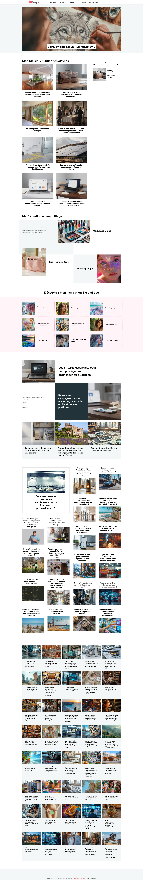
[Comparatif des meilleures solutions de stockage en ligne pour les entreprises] (71, 186)
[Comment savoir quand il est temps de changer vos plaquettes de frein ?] (91, 731)
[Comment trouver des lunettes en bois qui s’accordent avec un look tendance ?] (111, 757)
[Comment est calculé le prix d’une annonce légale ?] (104, 433)
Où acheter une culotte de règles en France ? (50, 822)
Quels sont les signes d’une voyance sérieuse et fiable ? (108, 528)
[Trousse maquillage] (34, 262)
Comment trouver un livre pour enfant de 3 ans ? (111, 797)
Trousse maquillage (59, 261)
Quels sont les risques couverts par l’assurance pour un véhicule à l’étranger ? (108, 501)
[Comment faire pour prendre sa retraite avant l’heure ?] (31, 757)
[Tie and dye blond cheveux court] (28, 324)
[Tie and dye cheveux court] (28, 308)
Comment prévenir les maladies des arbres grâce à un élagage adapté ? (31, 552)
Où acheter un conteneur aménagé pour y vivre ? (31, 849)
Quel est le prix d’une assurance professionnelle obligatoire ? (71, 94)
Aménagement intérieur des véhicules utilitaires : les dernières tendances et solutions (51, 692)
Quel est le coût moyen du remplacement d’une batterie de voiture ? (108, 558)
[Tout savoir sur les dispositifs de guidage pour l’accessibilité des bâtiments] (37, 150)
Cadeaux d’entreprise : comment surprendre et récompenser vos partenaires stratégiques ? (31, 523)
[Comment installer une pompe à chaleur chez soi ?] (84, 597)
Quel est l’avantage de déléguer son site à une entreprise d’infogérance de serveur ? (91, 824)
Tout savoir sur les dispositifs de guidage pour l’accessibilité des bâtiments (37, 167)
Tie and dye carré (43, 340)
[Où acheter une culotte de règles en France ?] (51, 811)
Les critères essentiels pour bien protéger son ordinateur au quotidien (77, 371)
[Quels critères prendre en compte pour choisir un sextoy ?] (51, 652)
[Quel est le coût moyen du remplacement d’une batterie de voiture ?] (110, 570)
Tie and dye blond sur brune (78, 340)
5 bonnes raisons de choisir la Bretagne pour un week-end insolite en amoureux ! (71, 718)
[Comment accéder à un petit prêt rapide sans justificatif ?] (51, 731)
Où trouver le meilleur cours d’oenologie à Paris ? (31, 742)
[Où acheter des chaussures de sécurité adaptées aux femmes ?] (31, 652)
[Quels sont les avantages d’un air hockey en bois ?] (71, 811)
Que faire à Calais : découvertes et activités (56, 611)
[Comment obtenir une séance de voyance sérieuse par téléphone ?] (91, 705)
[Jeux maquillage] (109, 268)
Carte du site (76, 878)
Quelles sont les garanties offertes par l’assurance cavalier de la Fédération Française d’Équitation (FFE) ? (111, 852)
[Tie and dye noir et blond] (62, 324)
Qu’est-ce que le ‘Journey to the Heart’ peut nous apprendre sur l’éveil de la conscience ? (111, 744)
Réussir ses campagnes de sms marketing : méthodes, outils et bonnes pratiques (71, 401)
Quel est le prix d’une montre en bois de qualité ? (82, 611)
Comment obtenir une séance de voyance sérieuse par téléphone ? (90, 717)
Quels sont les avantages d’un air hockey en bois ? (70, 822)
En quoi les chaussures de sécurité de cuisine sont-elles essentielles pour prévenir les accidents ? (91, 771)
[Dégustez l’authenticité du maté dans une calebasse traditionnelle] (111, 811)
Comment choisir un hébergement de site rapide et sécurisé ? (37, 203)
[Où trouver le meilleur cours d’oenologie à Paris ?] (31, 731)
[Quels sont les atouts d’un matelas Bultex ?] (71, 786)
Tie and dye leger (111, 308)
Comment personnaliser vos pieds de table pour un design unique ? (83, 501)
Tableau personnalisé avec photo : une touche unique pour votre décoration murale (56, 553)
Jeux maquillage (84, 268)
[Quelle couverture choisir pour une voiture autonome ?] (110, 482)
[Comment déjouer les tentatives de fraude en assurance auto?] (31, 811)
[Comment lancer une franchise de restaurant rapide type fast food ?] (31, 705)
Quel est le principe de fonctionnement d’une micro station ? (31, 798)
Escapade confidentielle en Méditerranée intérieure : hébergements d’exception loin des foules (71, 452)
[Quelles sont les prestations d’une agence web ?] (33, 593)
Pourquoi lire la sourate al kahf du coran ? (110, 689)
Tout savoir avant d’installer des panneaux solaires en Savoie (71, 167)
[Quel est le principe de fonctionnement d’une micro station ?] (31, 786)
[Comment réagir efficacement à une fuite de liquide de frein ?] (51, 757)
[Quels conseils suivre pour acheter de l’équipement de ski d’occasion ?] (84, 570)
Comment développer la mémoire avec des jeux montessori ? (51, 798)
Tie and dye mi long (111, 340)
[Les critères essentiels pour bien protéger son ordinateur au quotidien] (38, 371)
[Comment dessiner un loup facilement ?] (71, 29)
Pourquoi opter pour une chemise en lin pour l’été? (91, 797)
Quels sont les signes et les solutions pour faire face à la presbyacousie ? (91, 851)
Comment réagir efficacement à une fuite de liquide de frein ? (51, 769)
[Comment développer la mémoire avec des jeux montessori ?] (51, 786)
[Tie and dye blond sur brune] (62, 340)
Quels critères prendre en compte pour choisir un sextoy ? (51, 664)
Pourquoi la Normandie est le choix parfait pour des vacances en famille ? (31, 612)
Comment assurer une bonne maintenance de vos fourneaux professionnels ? (45, 502)
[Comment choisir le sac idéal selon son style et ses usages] (99, 74)
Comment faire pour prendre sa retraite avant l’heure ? (31, 768)
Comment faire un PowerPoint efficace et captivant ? (71, 689)
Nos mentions (83, 878)
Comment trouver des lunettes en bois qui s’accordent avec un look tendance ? (111, 770)
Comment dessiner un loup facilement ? (71, 47)
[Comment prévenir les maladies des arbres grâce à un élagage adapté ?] (33, 565)
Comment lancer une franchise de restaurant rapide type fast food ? (31, 717)
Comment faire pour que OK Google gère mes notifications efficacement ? (83, 529)
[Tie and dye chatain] (62, 308)
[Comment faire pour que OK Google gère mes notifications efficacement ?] (84, 542)
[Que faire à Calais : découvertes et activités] (59, 623)
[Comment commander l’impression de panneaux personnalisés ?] (110, 625)
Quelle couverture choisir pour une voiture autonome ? (108, 470)
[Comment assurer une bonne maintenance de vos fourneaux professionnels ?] (46, 482)
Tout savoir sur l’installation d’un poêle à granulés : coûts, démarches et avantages (83, 472)
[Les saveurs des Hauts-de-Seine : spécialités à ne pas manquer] (59, 535)
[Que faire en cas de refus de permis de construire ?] (31, 678)
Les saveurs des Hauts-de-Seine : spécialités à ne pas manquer (57, 522)
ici (72, 878)
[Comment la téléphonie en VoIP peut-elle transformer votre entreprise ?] (51, 838)
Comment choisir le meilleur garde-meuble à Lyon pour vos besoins (38, 450)
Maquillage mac (102, 231)
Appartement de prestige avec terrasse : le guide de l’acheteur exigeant (37, 94)
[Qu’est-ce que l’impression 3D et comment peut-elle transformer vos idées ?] (111, 652)
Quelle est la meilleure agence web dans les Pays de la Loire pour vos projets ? (71, 665)
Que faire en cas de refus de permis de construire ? (31, 689)
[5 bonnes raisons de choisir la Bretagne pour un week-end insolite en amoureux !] (71, 705)
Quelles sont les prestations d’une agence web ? (31, 581)
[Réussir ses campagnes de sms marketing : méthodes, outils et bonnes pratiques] (104, 401)
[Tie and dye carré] (28, 340)
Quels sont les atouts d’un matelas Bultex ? (71, 797)
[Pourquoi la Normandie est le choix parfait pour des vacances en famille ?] (33, 625)
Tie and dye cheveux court (44, 308)
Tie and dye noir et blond (77, 324)
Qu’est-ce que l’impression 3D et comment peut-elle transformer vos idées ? (111, 665)
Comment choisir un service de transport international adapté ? (108, 585)
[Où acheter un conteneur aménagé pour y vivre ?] (31, 838)
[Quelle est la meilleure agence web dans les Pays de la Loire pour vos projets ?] (71, 652)
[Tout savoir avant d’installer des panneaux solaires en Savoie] (71, 150)
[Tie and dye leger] (96, 308)
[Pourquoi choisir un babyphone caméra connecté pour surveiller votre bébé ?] (91, 678)
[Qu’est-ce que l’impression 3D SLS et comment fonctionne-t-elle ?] (91, 652)
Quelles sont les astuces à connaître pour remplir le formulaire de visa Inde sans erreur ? (71, 770)
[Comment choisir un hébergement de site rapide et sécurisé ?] (37, 186)
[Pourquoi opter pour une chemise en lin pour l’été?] (91, 786)
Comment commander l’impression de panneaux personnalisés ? (108, 612)
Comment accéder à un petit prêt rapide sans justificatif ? (51, 742)
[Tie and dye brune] (96, 324)
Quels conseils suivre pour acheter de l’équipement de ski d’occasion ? (82, 558)
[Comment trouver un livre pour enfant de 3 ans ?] (111, 786)
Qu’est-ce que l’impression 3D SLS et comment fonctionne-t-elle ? (91, 664)
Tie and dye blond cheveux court (43, 324)
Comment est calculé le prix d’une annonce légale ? (104, 449)
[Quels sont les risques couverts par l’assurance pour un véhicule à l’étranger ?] (110, 514)
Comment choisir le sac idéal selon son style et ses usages (112, 74)
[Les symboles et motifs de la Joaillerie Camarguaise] (51, 705)
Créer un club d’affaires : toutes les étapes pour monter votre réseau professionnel (71, 131)
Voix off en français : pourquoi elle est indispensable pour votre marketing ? (111, 717)
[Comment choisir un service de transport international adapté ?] (110, 597)
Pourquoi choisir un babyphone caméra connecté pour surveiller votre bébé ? (91, 691)
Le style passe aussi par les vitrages (37, 130)
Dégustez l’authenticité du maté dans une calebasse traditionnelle (110, 824)
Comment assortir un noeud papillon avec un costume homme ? (70, 850)
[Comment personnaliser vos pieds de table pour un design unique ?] (84, 514)
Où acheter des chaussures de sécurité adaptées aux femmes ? (31, 664)
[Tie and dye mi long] (96, 340)
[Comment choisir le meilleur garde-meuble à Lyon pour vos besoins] (38, 433)
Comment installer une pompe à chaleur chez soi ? (83, 585)
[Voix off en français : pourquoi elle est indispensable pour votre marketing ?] (111, 705)
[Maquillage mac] (74, 231)
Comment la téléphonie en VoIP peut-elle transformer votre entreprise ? (51, 851)
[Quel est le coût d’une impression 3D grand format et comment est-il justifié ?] (71, 731)
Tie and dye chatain (77, 308)
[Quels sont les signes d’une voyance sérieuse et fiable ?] (110, 540)
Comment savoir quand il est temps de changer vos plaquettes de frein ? (91, 744)
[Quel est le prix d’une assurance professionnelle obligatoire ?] (71, 77)
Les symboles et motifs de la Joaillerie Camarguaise (50, 717)
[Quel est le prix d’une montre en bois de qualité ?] (84, 623)
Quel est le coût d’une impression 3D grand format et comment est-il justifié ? (71, 744)
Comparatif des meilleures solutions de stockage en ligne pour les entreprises (71, 203)
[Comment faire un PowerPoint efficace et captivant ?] (71, 678)
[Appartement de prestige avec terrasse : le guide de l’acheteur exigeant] (37, 77)
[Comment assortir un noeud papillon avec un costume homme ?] (71, 838)
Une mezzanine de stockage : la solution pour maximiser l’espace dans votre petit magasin (56, 583)
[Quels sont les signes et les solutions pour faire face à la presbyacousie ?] (91, 838)
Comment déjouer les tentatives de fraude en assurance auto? (31, 823)
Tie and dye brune (111, 324)
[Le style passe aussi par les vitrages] (37, 113)
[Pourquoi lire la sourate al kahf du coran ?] (111, 678)
